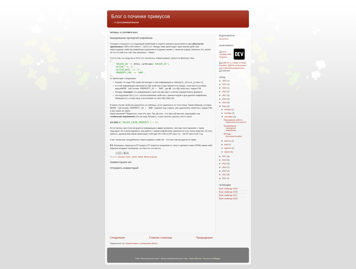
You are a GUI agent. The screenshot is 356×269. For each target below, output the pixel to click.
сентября (228, 117)
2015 (224, 164)
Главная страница (160, 237)
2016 (224, 160)
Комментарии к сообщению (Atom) (141, 243)
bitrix (128, 157)
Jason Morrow (195, 258)
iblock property (150, 157)
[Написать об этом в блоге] (119, 153)
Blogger (217, 258)
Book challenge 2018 (228, 192)
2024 (224, 84)
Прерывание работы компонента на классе (235, 121)
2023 (224, 88)
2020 (224, 99)
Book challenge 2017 (228, 195)
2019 (224, 103)
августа (228, 141)
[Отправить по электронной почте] (117, 153)
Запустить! (224, 39)
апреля (228, 148)
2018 (224, 106)
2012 (224, 175)
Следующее (117, 237)
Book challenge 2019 (228, 189)
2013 (224, 171)
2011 (224, 178)
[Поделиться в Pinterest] (127, 153)
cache (134, 157)
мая (226, 144)
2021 (224, 95)
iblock (140, 157)
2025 (224, 81)
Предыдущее (204, 237)
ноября (228, 109)
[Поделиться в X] (122, 153)
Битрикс (121, 157)
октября (228, 113)
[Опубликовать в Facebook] (124, 153)
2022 (224, 92)
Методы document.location (233, 135)
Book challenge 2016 (228, 199)
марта (227, 152)
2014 (224, 167)
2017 (224, 156)
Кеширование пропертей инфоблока (230, 128)
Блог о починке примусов (140, 16)
